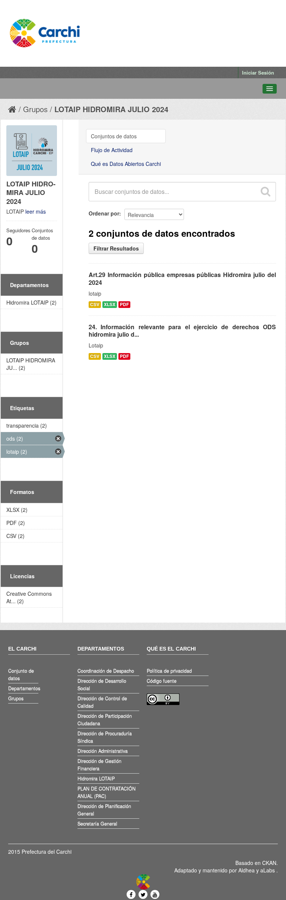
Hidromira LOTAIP (96, 778)
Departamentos (23, 688)
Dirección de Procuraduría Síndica (104, 737)
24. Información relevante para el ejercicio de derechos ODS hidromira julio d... (182, 330)
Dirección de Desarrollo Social (101, 684)
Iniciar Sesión (258, 72)
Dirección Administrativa (102, 751)
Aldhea (246, 870)
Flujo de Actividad (112, 150)
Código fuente (162, 680)
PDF (124, 304)
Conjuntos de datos (114, 136)
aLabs (268, 870)
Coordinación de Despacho (105, 670)
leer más (35, 211)
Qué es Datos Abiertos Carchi (126, 163)
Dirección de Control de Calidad (102, 702)
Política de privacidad (169, 670)
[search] (265, 191)
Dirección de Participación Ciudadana (104, 719)
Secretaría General (97, 823)
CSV (94, 304)
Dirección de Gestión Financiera (99, 765)
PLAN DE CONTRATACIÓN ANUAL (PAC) (106, 792)
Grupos (35, 109)
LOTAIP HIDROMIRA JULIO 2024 (111, 109)
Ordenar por (104, 213)
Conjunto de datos (21, 674)
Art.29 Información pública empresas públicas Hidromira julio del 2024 (182, 278)
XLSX (109, 304)
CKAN (269, 862)
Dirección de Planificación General (104, 810)
